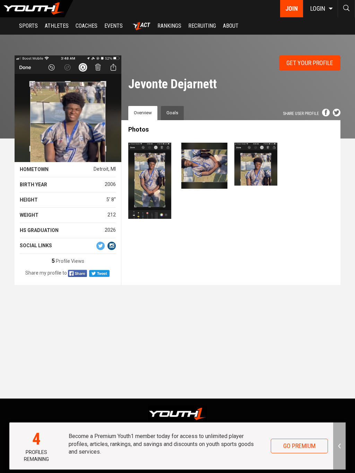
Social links (36, 245)
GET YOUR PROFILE (309, 62)
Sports (28, 26)
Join (291, 8)
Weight (29, 215)
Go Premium (299, 445)
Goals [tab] (172, 112)
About (231, 26)
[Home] (36, 8)
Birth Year (33, 184)
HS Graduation (39, 230)
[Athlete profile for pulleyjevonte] (257, 164)
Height (29, 200)
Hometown (34, 169)
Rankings (169, 26)
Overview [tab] (143, 112)
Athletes (57, 26)
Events (113, 26)
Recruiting (202, 26)
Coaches (86, 26)
